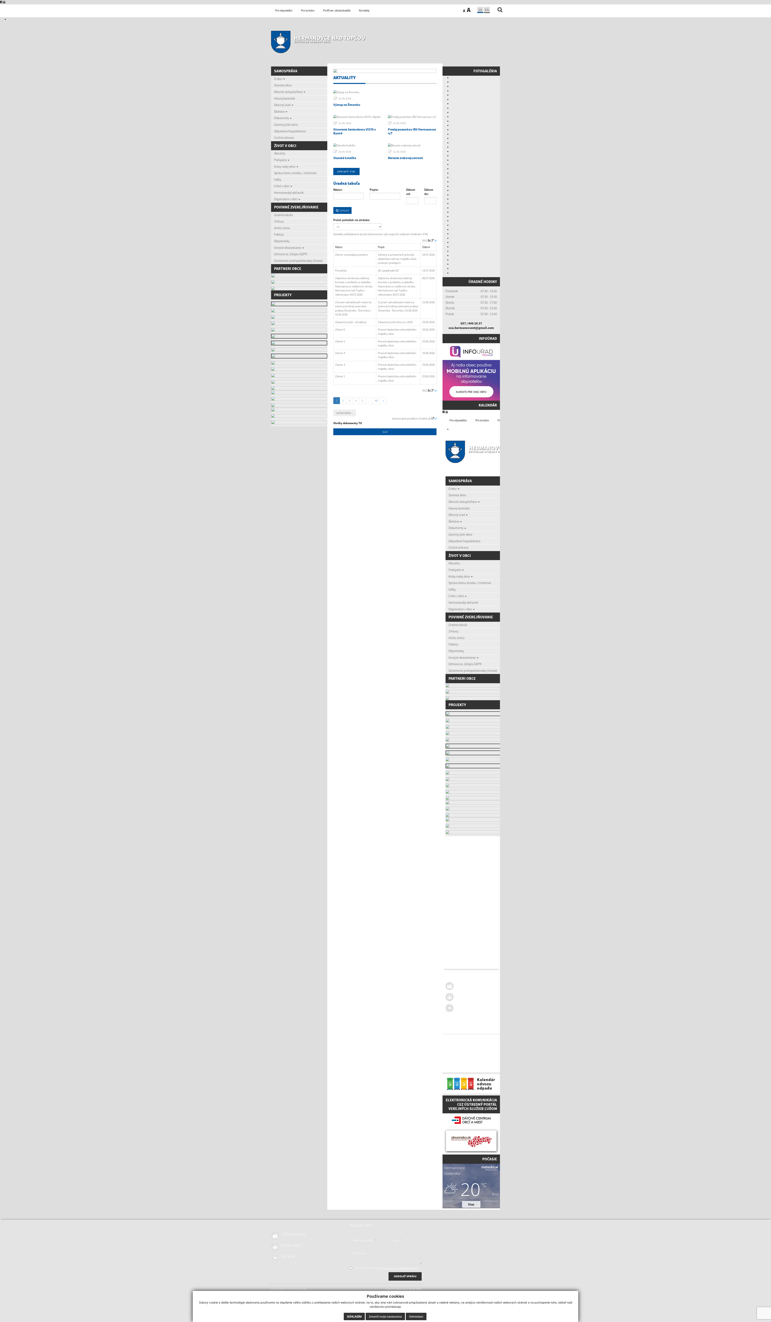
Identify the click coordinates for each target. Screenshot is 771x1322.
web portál (497, 1058)
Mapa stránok (453, 1039)
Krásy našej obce (285, 166)
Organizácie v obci (286, 199)
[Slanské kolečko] (357, 145)
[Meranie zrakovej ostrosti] (412, 145)
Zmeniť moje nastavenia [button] (385, 1316)
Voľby (277, 180)
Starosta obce (283, 85)
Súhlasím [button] (354, 1316)
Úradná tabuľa (283, 215)
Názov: (338, 190)
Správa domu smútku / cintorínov (295, 173)
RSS (425, 240)
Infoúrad (488, 338)
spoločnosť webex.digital (458, 1067)
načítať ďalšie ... (344, 413)
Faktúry (279, 234)
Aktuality (279, 153)
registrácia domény (494, 1062)
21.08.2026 (344, 98)
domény (478, 1062)
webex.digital (466, 1062)
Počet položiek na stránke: (351, 220)
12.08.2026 (399, 151)
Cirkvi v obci (282, 186)
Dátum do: (428, 192)
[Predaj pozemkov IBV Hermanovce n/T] (412, 117)
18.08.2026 (399, 123)
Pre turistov (482, 420)
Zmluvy (279, 221)
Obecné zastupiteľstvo (288, 92)
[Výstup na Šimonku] (384, 92)
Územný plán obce (286, 125)
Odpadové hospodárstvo (290, 131)
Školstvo (279, 111)
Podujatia (280, 160)
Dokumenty (282, 118)
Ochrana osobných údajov (459, 1048)
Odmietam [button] (416, 1316)
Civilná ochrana (284, 138)
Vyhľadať (344, 210)
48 (376, 400)
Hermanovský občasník (289, 193)
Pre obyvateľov (458, 420)
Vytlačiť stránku (469, 1039)
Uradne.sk (425, 418)
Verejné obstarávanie (288, 248)
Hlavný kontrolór (284, 98)
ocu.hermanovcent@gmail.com (471, 328)
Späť (385, 432)
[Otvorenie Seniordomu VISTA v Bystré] (357, 117)
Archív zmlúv (282, 228)
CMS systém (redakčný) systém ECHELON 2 (468, 1058)
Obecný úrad (282, 105)
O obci (278, 79)
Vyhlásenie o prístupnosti (459, 1043)
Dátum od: (410, 192)
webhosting (452, 1062)
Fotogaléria (485, 71)
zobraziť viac (346, 171)
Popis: (374, 190)
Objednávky (282, 241)
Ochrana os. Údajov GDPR (290, 254)
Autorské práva (481, 1043)
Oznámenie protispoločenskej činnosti (298, 261)
